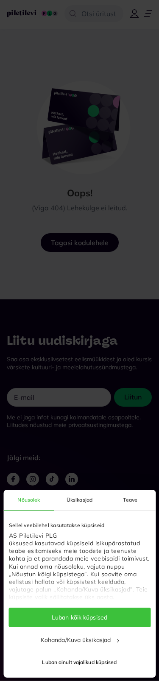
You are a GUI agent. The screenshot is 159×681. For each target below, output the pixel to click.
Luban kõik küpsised (79, 617)
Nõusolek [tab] (28, 500)
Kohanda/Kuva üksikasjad (76, 640)
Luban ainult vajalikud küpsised (79, 662)
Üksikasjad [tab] (79, 500)
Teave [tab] (130, 500)
